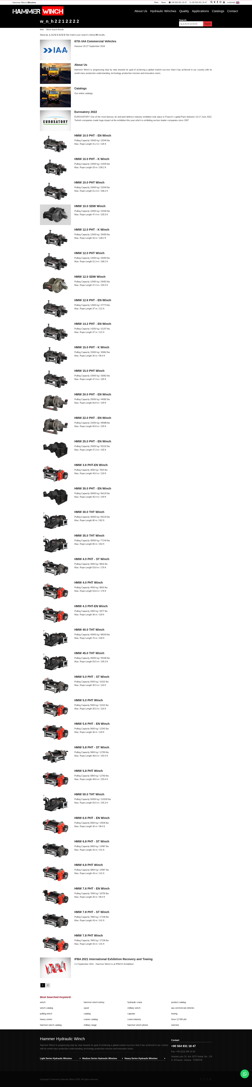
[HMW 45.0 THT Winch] (55, 662)
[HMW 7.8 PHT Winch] (55, 944)
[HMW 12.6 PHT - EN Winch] (55, 309)
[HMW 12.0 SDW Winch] (55, 285)
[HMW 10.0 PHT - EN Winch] (55, 144)
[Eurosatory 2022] (55, 120)
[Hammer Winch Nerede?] (214, 2)
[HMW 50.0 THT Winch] (55, 803)
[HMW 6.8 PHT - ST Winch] (55, 850)
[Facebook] (203, 1079)
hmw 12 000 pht (178, 1019)
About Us (140, 11)
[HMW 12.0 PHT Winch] (55, 261)
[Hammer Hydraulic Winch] (38, 14)
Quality (184, 11)
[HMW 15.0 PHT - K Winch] (55, 356)
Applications (200, 11)
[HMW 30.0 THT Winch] (55, 520)
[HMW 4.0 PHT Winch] (55, 591)
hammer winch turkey (94, 1002)
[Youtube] (210, 1079)
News (163, 2)
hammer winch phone (137, 1025)
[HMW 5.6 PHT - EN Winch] (55, 732)
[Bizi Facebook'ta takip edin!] (217, 2)
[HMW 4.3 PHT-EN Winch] (55, 615)
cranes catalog (91, 1019)
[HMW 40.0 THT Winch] (55, 638)
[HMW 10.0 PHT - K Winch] (55, 167)
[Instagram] (207, 1079)
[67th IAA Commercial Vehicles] (55, 50)
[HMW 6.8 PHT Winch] (55, 873)
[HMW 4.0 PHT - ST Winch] (55, 567)
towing (174, 1013)
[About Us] (55, 73)
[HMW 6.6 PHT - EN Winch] (55, 826)
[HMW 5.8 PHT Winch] (55, 779)
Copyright (44, 1079)
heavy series (46, 1019)
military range (90, 1025)
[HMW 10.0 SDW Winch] (55, 214)
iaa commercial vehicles (182, 1008)
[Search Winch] (211, 2)
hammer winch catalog (51, 1025)
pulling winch (46, 1013)
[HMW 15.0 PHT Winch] (55, 379)
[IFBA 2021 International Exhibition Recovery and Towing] (55, 967)
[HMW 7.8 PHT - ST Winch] (55, 920)
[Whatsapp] (244, 1073)
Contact (232, 11)
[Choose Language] (237, 4)
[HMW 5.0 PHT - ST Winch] (55, 685)
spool (86, 1008)
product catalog (178, 1002)
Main (156, 2)
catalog (87, 1013)
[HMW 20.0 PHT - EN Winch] (55, 403)
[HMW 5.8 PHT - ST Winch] (55, 756)
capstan (131, 1013)
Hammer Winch (24, 2)
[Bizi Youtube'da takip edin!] (224, 2)
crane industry (134, 1019)
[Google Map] (201, 1079)
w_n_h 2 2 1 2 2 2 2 (59, 21)
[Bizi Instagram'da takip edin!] (220, 2)
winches (175, 1025)
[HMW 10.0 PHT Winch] (55, 191)
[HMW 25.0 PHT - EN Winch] (55, 450)
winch (43, 1002)
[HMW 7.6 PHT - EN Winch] (55, 897)
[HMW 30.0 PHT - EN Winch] (55, 497)
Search (208, 24)
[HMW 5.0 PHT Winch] (55, 709)
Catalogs (218, 11)
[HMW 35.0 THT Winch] (55, 544)
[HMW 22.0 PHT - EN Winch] (55, 426)
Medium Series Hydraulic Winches (99, 1058)
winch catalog (46, 1008)
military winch (133, 1008)
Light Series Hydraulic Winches (56, 1058)
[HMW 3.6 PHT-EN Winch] (55, 473)
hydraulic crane (134, 1002)
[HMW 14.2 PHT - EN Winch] (55, 332)
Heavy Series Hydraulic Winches (141, 1058)
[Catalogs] (55, 97)
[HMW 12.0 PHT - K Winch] (55, 238)
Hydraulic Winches (163, 11)
